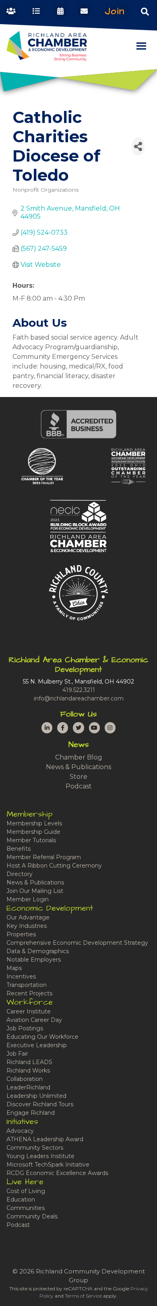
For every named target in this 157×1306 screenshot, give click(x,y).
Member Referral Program (43, 857)
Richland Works (28, 1070)
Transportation (26, 985)
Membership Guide (33, 831)
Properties (21, 934)
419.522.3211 (78, 690)
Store (78, 776)
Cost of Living (25, 1191)
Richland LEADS (29, 1062)
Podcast (79, 786)
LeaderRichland (28, 1087)
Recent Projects (29, 993)
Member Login (27, 899)
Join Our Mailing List (34, 891)
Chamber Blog (78, 757)
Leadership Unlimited (36, 1095)
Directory (19, 874)
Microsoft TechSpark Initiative (47, 1164)
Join (115, 11)
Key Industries (26, 925)
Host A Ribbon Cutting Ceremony (54, 865)
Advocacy (20, 1130)
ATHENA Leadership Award (44, 1139)
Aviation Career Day (34, 1020)
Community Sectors (34, 1147)
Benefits (18, 848)
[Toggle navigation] (145, 11)
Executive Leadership (36, 1045)
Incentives (21, 976)
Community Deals (32, 1216)
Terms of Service (83, 1296)
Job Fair (17, 1053)
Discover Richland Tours (39, 1104)
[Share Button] (138, 146)
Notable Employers (33, 959)
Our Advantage (28, 917)
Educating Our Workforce (42, 1036)
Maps (14, 968)
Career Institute (28, 1011)
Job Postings (24, 1028)
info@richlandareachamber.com (79, 698)
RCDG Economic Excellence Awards (57, 1173)
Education (20, 1199)
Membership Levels (34, 823)
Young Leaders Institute (40, 1156)
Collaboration (24, 1079)
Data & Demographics (37, 951)
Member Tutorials (31, 840)
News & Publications (78, 767)
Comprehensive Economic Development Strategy (77, 942)
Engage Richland (30, 1112)
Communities (25, 1208)
